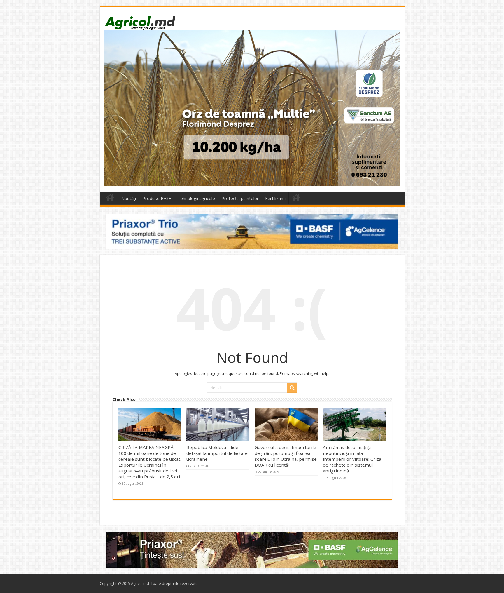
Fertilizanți (275, 198)
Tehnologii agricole (196, 198)
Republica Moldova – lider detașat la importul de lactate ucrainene (217, 453)
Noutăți (128, 198)
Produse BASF (156, 198)
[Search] (292, 388)
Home (110, 198)
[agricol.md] (140, 23)
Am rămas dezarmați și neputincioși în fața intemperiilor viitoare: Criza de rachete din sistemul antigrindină (352, 459)
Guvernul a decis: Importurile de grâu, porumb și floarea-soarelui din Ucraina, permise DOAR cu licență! (286, 456)
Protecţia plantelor (240, 198)
